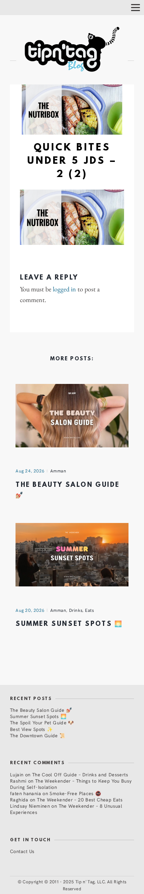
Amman (58, 471)
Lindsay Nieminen (30, 806)
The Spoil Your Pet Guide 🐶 (42, 722)
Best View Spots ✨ (31, 729)
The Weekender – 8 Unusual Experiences (66, 809)
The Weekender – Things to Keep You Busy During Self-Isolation (71, 783)
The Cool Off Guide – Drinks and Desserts (80, 774)
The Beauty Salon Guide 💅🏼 (41, 710)
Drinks (76, 610)
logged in (64, 289)
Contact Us (22, 851)
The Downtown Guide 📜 (38, 735)
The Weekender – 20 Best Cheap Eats (80, 799)
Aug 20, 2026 (30, 610)
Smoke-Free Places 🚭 (75, 793)
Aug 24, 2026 (30, 471)
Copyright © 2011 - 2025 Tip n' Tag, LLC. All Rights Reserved (74, 885)
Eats (89, 610)
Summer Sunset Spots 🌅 (69, 624)
